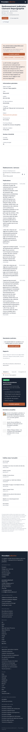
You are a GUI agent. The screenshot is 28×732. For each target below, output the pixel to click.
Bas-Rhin (4, 643)
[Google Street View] (24, 174)
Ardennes (4, 634)
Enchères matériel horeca (8, 710)
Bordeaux (4, 682)
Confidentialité (5, 575)
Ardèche (4, 632)
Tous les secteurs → (7, 668)
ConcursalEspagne (6, 601)
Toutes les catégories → (8, 722)
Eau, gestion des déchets (8, 657)
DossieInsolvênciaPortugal (8, 603)
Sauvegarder (15, 18)
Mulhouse (4, 676)
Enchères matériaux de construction (11, 708)
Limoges (4, 691)
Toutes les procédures (7, 615)
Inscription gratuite (14, 54)
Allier (3, 626)
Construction (5, 659)
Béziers (3, 683)
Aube (3, 637)
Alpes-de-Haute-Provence (8, 628)
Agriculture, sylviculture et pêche (10, 649)
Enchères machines (7, 706)
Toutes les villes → (6, 693)
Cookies (4, 576)
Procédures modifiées (7, 613)
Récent (5, 372)
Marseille (4, 678)
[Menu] (25, 2)
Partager (6, 22)
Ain (2, 622)
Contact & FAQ (5, 571)
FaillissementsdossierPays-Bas (9, 597)
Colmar (3, 687)
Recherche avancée (7, 617)
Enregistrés (22, 372)
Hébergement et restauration (9, 665)
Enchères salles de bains (8, 720)
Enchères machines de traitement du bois (12, 718)
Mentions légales (6, 573)
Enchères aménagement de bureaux (11, 716)
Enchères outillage (6, 714)
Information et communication (9, 666)
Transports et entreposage (8, 663)
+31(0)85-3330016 (7, 590)
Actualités (4, 699)
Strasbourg (4, 680)
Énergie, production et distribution (10, 655)
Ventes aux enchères (7, 701)
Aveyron (4, 641)
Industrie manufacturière (8, 653)
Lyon (3, 685)
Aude (3, 639)
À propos (4, 567)
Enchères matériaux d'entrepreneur (11, 712)
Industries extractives (7, 651)
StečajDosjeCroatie (7, 605)
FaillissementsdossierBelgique (9, 599)
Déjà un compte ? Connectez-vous (14, 57)
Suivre (5, 18)
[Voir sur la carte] (22, 174)
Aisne (3, 624)
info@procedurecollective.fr (10, 592)
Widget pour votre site (7, 569)
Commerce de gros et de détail (10, 661)
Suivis (14, 372)
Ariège (3, 635)
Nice (3, 689)
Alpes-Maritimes (6, 630)
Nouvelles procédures (7, 611)
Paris (3, 674)
